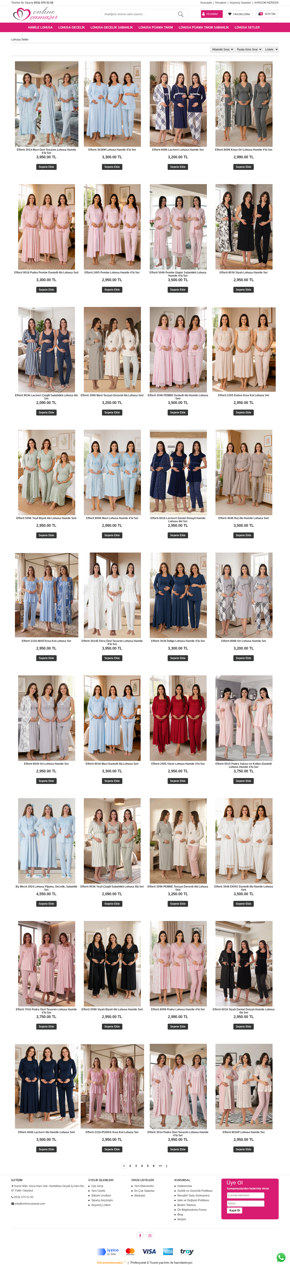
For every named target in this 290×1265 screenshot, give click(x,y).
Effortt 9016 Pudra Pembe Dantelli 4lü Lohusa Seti (46, 272)
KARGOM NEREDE (266, 2)
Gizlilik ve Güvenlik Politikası (195, 1190)
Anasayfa (206, 2)
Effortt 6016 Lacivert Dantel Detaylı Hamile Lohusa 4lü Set (177, 520)
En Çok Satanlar (144, 1190)
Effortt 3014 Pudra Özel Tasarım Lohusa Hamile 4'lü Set (177, 1134)
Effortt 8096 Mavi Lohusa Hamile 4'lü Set (112, 518)
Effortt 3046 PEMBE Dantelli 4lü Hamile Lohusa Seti (178, 397)
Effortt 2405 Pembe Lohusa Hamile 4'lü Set (112, 272)
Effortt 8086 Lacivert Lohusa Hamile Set (178, 149)
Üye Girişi (97, 1186)
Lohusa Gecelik (71, 27)
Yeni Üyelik (98, 1190)
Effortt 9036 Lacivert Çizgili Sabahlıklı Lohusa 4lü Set (46, 397)
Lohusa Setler (247, 27)
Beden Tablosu (186, 1205)
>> (160, 1166)
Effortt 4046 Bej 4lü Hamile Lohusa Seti (243, 518)
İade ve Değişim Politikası (193, 1200)
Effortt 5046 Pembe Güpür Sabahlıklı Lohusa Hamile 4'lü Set (178, 274)
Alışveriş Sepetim (240, 2)
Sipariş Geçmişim (102, 1200)
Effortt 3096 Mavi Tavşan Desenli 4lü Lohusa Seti (112, 395)
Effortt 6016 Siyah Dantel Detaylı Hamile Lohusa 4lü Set (244, 1011)
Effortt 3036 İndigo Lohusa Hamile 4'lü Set (178, 641)
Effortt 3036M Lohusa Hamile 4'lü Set (112, 149)
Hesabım (220, 2)
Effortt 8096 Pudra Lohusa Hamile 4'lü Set (178, 1009)
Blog (180, 1214)
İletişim (181, 1219)
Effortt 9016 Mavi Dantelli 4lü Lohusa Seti (112, 763)
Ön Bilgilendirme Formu (192, 1209)
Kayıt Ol (235, 1210)
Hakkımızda (184, 1186)
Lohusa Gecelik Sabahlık (112, 27)
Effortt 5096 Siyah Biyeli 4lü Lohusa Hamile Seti (112, 1009)
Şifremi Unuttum (101, 1195)
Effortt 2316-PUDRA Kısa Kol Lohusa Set (112, 1132)
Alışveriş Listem (101, 1205)
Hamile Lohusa (40, 27)
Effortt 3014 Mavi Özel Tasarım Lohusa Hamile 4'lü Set (46, 151)
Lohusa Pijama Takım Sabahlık (204, 27)
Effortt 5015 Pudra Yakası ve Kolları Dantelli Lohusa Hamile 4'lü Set (243, 765)
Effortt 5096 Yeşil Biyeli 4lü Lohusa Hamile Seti (46, 518)
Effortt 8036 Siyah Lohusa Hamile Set (244, 272)
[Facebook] (140, 1235)
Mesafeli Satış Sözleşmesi (193, 1195)
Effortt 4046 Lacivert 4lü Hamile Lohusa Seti (46, 1132)
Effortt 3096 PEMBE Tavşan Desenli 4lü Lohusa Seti (177, 888)
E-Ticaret (153, 1262)
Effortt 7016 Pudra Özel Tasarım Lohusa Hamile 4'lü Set (46, 1011)
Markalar (139, 1195)
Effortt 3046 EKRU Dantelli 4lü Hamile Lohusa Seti (243, 888)
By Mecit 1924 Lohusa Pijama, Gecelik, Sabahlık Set (46, 888)
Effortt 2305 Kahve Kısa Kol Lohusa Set (243, 395)
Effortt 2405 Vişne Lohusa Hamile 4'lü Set (178, 763)
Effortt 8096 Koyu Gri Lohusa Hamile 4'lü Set (243, 149)
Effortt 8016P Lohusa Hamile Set (244, 1132)
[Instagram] (150, 1235)
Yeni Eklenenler (144, 1186)
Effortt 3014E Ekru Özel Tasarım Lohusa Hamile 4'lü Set (112, 642)
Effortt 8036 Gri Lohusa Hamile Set (46, 763)
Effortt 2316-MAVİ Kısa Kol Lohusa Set (46, 641)
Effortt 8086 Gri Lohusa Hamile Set (243, 641)
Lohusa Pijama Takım (156, 27)
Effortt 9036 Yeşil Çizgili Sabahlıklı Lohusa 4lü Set (112, 886)
